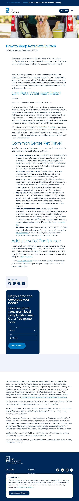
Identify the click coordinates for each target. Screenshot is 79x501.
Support (31, 470)
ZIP (11, 334)
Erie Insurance (27, 257)
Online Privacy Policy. (26, 487)
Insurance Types (14, 327)
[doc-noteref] (38, 220)
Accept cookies (18, 493)
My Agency (64, 10)
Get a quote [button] (16, 346)
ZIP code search (22, 233)
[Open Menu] (72, 11)
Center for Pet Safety (46, 127)
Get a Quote (10, 470)
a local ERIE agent (24, 261)
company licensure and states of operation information (44, 397)
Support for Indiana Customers (17, 3)
